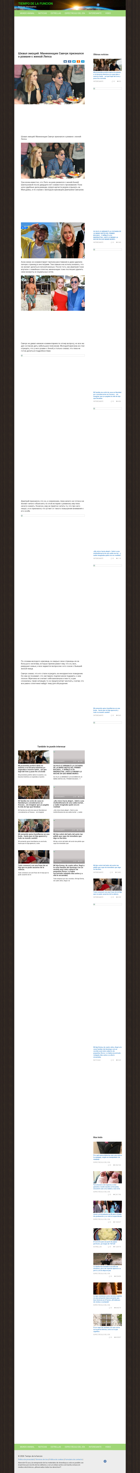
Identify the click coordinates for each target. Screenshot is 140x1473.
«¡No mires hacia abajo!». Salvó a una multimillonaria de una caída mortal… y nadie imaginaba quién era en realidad (68, 804)
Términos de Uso (41, 1459)
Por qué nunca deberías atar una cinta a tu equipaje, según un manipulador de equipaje (107, 1157)
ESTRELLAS (56, 13)
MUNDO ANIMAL (27, 13)
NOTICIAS (42, 13)
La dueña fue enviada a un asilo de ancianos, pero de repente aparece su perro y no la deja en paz (107, 1269)
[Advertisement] (70, 32)
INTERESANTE (95, 13)
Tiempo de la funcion (35, 3)
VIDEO (108, 13)
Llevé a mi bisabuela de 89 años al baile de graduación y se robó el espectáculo (107, 1215)
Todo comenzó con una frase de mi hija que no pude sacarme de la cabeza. (33, 867)
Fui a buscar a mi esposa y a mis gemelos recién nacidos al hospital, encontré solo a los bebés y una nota (106, 1187)
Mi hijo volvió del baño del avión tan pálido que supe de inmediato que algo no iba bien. (68, 836)
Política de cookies (56, 1459)
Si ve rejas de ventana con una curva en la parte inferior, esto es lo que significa (106, 1329)
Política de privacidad (26, 1459)
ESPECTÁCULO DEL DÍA (75, 13)
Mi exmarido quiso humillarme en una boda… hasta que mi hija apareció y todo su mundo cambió (33, 836)
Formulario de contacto (74, 1459)
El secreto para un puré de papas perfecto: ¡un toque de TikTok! (105, 1243)
